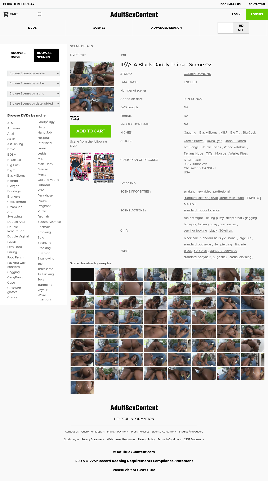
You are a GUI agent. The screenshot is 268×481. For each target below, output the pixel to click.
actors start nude (231, 198)
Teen (41, 263)
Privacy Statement (92, 439)
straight (189, 191)
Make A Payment (117, 431)
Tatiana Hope (193, 153)
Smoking (44, 232)
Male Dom (45, 164)
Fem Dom (14, 247)
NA (216, 244)
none (232, 238)
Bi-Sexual (14, 160)
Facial (11, 241)
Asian (11, 139)
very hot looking (195, 230)
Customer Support (92, 431)
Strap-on (44, 253)
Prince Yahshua (235, 147)
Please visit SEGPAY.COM (134, 470)
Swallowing (46, 258)
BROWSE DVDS (18, 55)
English (190, 82)
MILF (41, 158)
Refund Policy (146, 439)
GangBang (15, 277)
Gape (11, 282)
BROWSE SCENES (44, 55)
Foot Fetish (15, 257)
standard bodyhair (197, 257)
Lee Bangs (191, 147)
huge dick (220, 257)
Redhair (43, 216)
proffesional (221, 191)
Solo (41, 237)
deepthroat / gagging (241, 218)
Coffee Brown (194, 141)
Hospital (44, 137)
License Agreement (164, 431)
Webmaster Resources (121, 439)
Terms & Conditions (170, 439)
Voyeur (42, 290)
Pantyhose (45, 195)
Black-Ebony (16, 175)
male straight (193, 218)
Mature (43, 169)
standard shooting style (201, 198)
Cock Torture (16, 202)
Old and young (48, 179)
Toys (41, 279)
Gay (19, 4)
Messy (42, 174)
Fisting (12, 252)
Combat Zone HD (197, 73)
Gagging (13, 272)
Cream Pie (14, 207)
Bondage (14, 191)
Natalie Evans (211, 147)
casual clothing (240, 257)
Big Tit (12, 170)
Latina (42, 148)
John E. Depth (235, 141)
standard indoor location (202, 210)
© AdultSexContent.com (134, 452)
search (40, 14)
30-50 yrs (200, 250)
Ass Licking (15, 144)
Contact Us (257, 4)
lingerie (240, 244)
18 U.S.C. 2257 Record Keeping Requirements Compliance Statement (134, 461)
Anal (10, 133)
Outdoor (44, 185)
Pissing (43, 200)
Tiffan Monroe (216, 153)
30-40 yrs (226, 230)
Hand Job (45, 132)
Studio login (71, 439)
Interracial (45, 143)
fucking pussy (207, 224)
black (213, 230)
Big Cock (13, 165)
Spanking (44, 242)
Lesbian (43, 153)
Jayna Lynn (214, 141)
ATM (10, 123)
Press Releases (140, 431)
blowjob (190, 224)
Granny (12, 297)
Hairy (41, 127)
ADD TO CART (90, 131)
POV (41, 190)
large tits (245, 238)
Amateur (13, 128)
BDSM (11, 154)
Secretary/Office (49, 221)
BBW (11, 149)
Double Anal (16, 221)
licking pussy (214, 218)
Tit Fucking (46, 274)
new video (204, 191)
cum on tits (228, 224)
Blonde (12, 181)
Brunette (13, 196)
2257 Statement (194, 439)
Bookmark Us (230, 4)
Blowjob (13, 186)
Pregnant (44, 206)
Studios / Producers (191, 431)
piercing (226, 244)
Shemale (44, 227)
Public (42, 211)
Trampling (45, 284)
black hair (191, 238)
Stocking (44, 248)
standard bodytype (197, 244)
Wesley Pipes (238, 153)
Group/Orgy (46, 122)
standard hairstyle (213, 238)
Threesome (45, 269)
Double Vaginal (18, 236)
